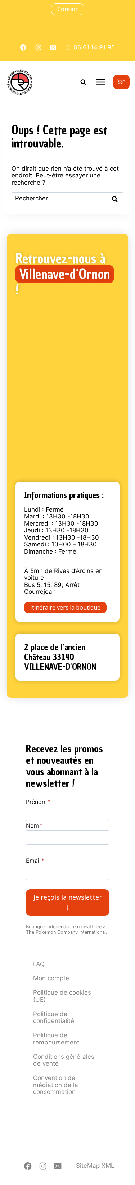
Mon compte (51, 978)
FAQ (39, 964)
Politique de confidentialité (53, 1017)
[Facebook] (28, 1166)
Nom (34, 825)
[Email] (57, 1166)
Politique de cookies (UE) (62, 996)
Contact (67, 9)
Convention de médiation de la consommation (55, 1084)
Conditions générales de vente (63, 1060)
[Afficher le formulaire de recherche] (83, 82)
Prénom (38, 801)
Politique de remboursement (56, 1039)
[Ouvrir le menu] (101, 82)
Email (35, 860)
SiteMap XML (95, 1165)
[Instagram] (43, 1166)
